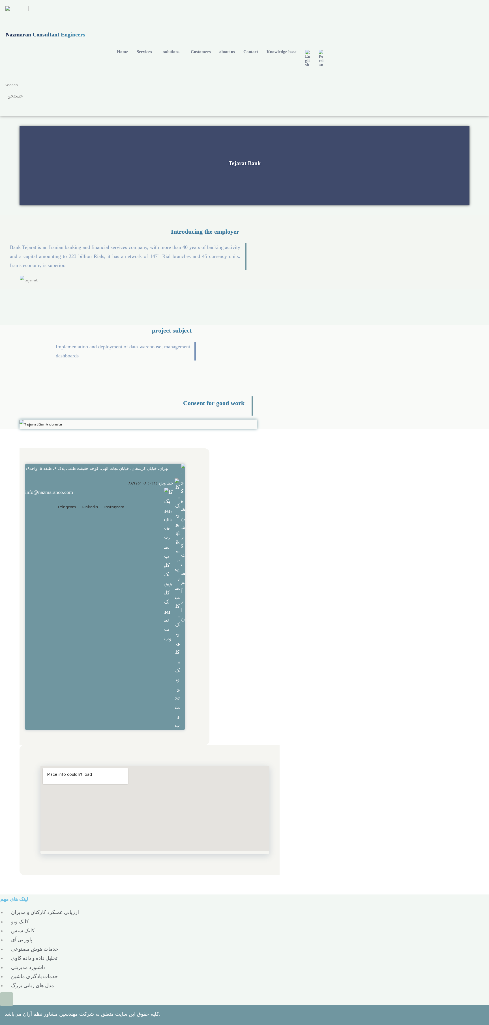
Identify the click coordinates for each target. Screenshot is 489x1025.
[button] (145, 51)
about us (227, 51)
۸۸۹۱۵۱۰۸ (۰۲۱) (142, 483)
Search (11, 84)
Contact (250, 51)
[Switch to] (307, 58)
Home (122, 51)
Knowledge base (282, 51)
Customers (201, 51)
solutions (171, 51)
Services (144, 51)
